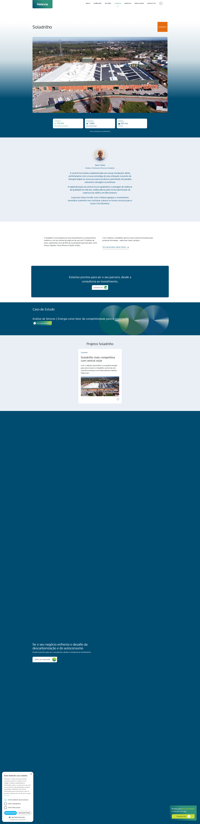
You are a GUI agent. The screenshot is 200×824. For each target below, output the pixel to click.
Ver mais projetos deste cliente (114, 247)
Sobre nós (97, 3)
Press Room (139, 3)
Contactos (151, 3)
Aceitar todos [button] (10, 813)
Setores (108, 3)
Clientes (118, 3)
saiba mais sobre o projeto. (130, 240)
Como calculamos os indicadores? (100, 131)
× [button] (31, 774)
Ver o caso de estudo (43, 323)
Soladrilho (49, 238)
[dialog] (17, 797)
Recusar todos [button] (24, 813)
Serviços (127, 3)
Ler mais (6, 795)
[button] (17, 817)
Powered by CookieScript (18, 819)
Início (88, 3)
